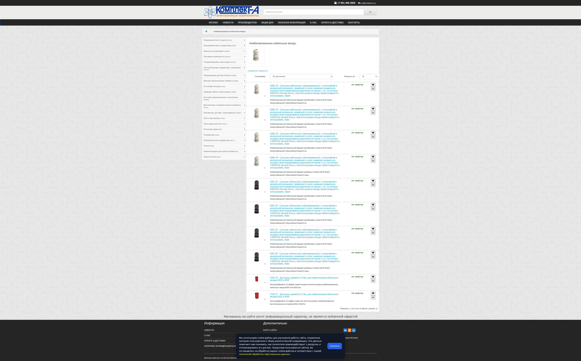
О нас (313, 22)
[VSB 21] (257, 295)
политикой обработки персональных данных (264, 354)
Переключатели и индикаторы (219, 140)
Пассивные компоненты (217, 57)
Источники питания (214, 86)
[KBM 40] (257, 161)
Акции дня (267, 22)
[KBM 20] (257, 89)
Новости (228, 22)
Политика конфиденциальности (222, 346)
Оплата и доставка (332, 22)
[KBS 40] (257, 257)
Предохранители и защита (218, 40)
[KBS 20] (257, 185)
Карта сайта (270, 330)
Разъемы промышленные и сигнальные (221, 98)
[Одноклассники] (349, 330)
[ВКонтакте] (345, 330)
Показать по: (349, 76)
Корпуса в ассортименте (217, 51)
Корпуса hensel (212, 157)
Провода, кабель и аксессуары (220, 92)
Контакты (353, 22)
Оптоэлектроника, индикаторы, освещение (222, 69)
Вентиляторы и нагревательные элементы (222, 106)
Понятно (335, 345)
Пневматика (211, 135)
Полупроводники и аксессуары (220, 62)
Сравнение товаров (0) (258, 71)
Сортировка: (260, 76)
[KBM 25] (257, 113)
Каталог (213, 22)
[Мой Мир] (354, 330)
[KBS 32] (257, 233)
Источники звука (213, 129)
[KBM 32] (257, 137)
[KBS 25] (257, 209)
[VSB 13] (257, 279)
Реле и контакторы (214, 118)
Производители (247, 22)
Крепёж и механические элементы (221, 81)
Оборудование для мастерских (220, 75)
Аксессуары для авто (215, 124)
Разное (209, 146)
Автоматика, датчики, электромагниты (222, 113)
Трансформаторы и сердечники (220, 46)
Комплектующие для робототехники (221, 151)
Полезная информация (291, 22)
